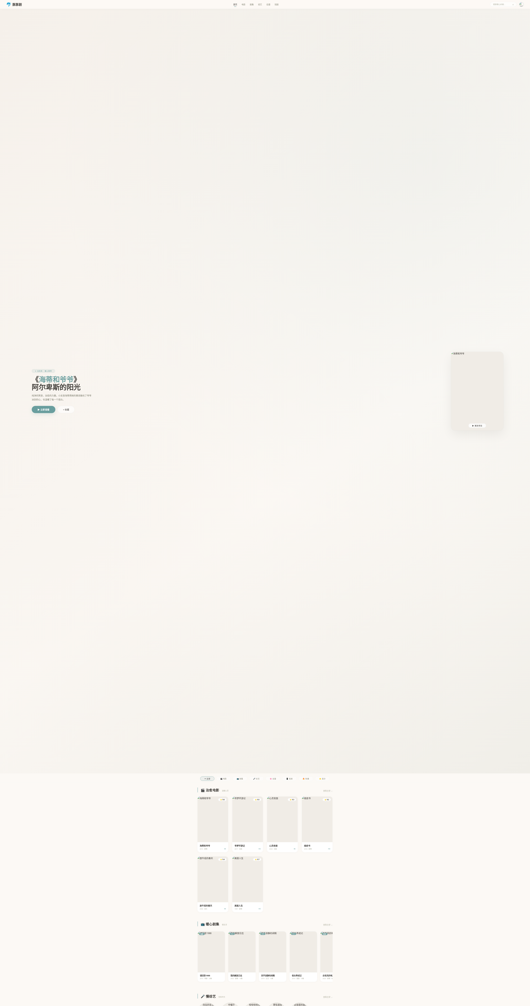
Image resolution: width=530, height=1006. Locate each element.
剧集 (252, 4)
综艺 (260, 4)
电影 (243, 4)
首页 (235, 4)
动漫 (268, 4)
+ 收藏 (66, 410)
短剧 (277, 4)
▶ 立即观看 (44, 410)
